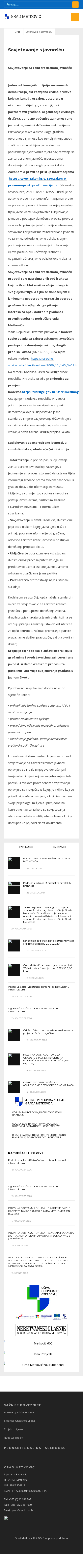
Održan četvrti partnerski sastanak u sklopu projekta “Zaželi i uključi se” (48, 1032)
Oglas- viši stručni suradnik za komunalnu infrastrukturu (33, 1010)
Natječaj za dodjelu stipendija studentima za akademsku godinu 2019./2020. (48, 942)
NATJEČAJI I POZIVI (25, 1153)
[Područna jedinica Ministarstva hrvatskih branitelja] (14, 888)
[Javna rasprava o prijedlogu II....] (14, 912)
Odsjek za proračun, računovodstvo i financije (37, 1114)
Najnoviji (59, 847)
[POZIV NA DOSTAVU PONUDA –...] (14, 1059)
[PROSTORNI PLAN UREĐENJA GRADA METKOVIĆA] (14, 863)
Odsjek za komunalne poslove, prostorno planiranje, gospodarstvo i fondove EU (39, 1136)
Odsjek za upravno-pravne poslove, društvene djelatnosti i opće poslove (36, 1125)
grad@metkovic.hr (23, 1510)
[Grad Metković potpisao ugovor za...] (14, 970)
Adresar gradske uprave (19, 1412)
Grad (18, 32)
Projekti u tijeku (13, 1429)
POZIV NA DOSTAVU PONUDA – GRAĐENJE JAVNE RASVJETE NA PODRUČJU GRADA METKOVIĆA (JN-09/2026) (46, 1059)
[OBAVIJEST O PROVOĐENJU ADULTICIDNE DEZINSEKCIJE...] (14, 1087)
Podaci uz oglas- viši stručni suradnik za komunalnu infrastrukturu (38, 988)
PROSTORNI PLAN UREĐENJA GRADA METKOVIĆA (46, 860)
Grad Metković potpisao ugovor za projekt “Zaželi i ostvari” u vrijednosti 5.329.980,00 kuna (48, 968)
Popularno (26, 847)
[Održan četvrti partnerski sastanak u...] (14, 1035)
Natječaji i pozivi (14, 1437)
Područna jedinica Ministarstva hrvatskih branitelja (47, 884)
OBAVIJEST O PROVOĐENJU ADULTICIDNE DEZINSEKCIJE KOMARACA (48, 1084)
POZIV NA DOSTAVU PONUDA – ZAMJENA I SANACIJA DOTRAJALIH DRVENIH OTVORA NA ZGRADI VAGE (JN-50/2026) (41, 1235)
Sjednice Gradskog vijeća (19, 1420)
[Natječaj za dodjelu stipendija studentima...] (14, 945)
